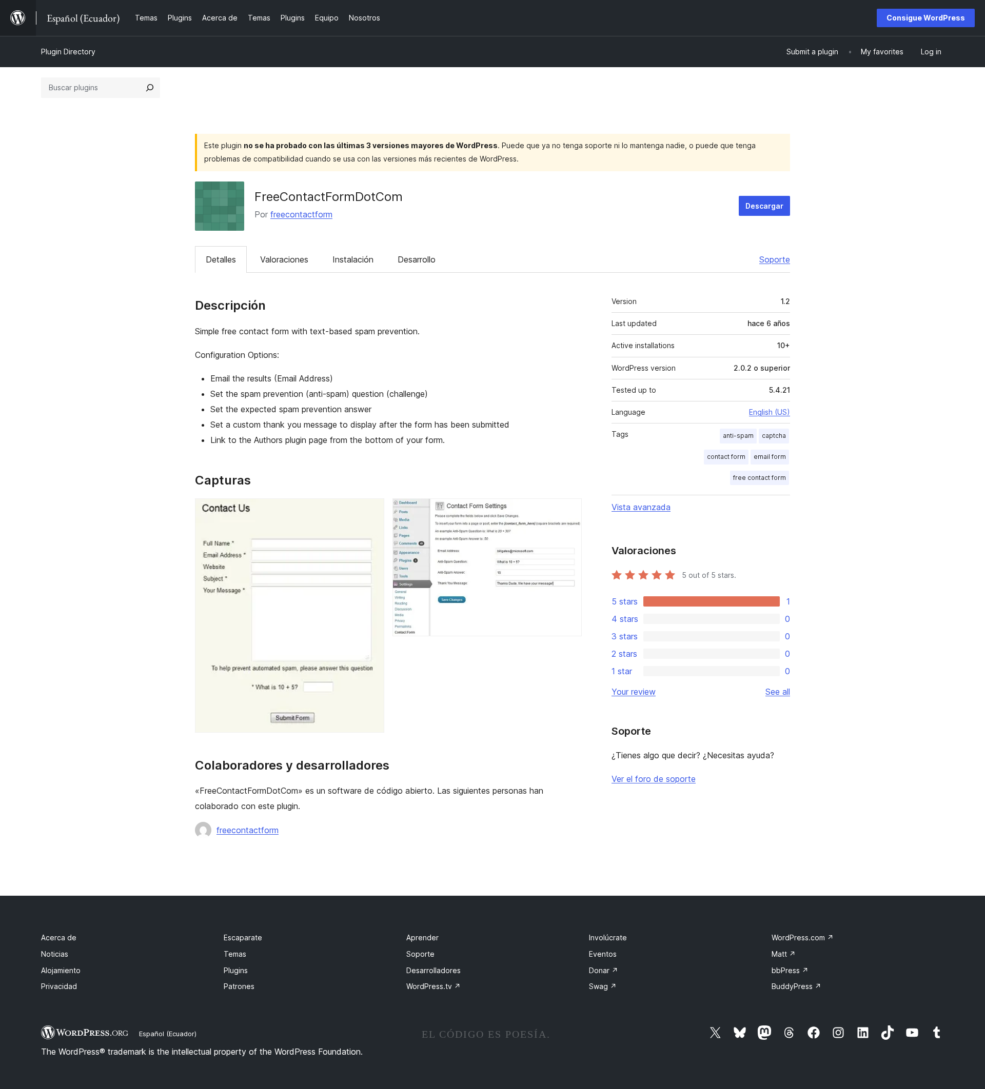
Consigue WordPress (926, 17)
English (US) (769, 412)
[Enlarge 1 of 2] (370, 512)
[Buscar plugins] (150, 87)
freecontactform (301, 214)
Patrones (239, 986)
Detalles (221, 259)
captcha (774, 435)
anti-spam (738, 435)
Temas (235, 954)
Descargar (764, 205)
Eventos (603, 954)
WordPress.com (803, 937)
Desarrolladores (433, 970)
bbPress (790, 970)
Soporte (774, 259)
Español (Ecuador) (167, 1034)
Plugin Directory (68, 51)
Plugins (236, 970)
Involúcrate (608, 937)
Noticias (54, 954)
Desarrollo (417, 259)
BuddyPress (796, 986)
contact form (726, 456)
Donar (603, 970)
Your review (634, 692)
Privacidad (59, 986)
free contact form (759, 477)
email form (770, 456)
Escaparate (243, 937)
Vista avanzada (641, 507)
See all (777, 692)
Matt (784, 954)
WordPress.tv (433, 986)
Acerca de (58, 937)
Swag (603, 986)
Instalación (352, 259)
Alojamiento (61, 970)
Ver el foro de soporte (654, 779)
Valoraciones (284, 259)
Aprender (422, 937)
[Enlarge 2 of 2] (568, 512)
